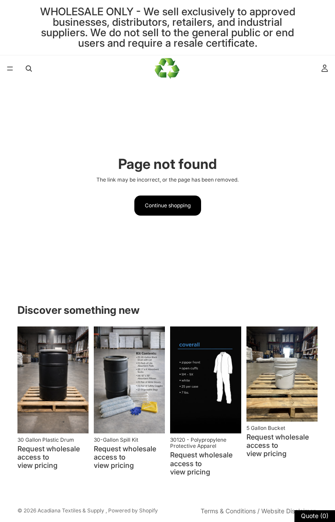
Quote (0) (314, 515)
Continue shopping (168, 205)
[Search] (28, 68)
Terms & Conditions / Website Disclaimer (258, 511)
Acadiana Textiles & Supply (72, 510)
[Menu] (10, 68)
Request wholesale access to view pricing (48, 457)
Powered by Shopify (133, 510)
